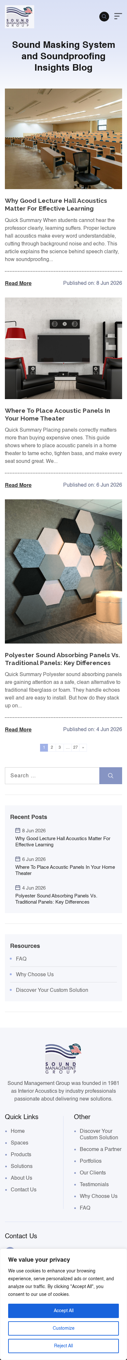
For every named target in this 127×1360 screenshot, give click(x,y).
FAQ (21, 959)
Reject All (63, 1346)
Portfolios (91, 1161)
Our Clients (93, 1173)
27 (75, 747)
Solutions (22, 1166)
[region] (63, 1304)
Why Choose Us (35, 974)
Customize (64, 1328)
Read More (18, 283)
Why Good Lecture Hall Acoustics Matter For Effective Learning (62, 842)
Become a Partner (100, 1149)
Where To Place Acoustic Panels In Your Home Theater (65, 870)
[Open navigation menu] (118, 16)
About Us (21, 1178)
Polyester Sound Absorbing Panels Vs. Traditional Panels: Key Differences (56, 899)
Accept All (64, 1310)
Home (18, 1131)
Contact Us (23, 1190)
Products (21, 1154)
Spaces (19, 1143)
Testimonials (94, 1184)
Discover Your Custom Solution (52, 990)
